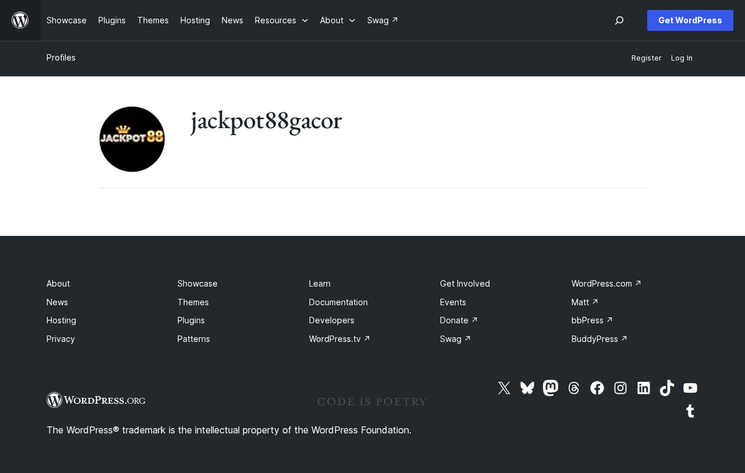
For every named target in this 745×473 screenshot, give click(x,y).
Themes (193, 302)
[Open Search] (619, 20)
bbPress (592, 320)
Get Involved (465, 283)
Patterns (194, 339)
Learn (320, 283)
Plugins (191, 320)
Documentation (338, 302)
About (58, 283)
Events (453, 302)
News (57, 302)
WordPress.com (607, 283)
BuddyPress (600, 339)
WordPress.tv (340, 339)
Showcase (198, 283)
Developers (331, 320)
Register (647, 58)
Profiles (61, 57)
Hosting (61, 320)
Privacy (61, 339)
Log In (682, 58)
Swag (455, 339)
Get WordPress (690, 20)
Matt (585, 302)
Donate (459, 320)
